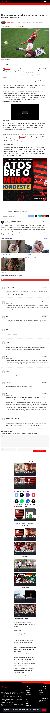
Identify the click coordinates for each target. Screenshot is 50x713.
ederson (10, 211)
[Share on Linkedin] (18, 26)
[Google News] (28, 502)
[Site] (41, 222)
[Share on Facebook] (12, 26)
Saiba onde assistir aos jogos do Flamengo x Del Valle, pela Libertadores (25, 613)
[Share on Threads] (23, 26)
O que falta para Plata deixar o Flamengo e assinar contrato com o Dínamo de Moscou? (25, 537)
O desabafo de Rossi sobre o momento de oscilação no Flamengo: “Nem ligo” (24, 670)
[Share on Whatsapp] (16, 26)
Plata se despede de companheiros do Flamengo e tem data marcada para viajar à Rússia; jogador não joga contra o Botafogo (24, 484)
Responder (45, 287)
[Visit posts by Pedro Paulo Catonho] (3, 22)
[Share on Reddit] (21, 26)
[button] (44, 710)
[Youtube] (33, 496)
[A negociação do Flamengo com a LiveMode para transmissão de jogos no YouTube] (25, 514)
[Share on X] (14, 26)
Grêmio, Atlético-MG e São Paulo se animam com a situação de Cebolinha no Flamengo (25, 551)
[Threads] (33, 502)
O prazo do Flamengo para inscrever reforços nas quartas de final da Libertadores (23, 599)
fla (12, 211)
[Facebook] (43, 222)
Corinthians (11, 125)
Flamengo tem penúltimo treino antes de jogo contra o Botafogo (24, 568)
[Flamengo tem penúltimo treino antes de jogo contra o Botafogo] (25, 565)
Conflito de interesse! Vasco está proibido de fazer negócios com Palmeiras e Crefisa (24, 582)
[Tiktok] (16, 502)
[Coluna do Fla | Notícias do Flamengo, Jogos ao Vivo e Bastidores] (5, 1)
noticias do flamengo (22, 211)
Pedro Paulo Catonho (10, 22)
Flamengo (7, 69)
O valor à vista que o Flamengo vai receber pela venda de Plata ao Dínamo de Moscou (25, 472)
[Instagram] (46, 222)
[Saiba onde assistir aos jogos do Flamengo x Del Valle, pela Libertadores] (25, 610)
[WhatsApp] (21, 502)
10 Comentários (29, 22)
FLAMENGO (11, 144)
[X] (45, 222)
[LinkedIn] (48, 222)
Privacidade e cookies (9, 709)
